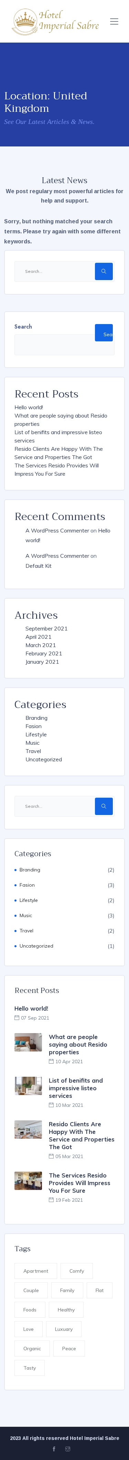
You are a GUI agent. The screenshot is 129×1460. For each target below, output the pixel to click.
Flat (100, 1290)
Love (28, 1329)
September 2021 (46, 628)
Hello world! (28, 407)
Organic (32, 1348)
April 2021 (38, 636)
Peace (69, 1348)
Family (67, 1290)
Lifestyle (36, 734)
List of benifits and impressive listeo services (76, 1088)
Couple (31, 1290)
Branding (36, 717)
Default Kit (38, 565)
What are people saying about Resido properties (78, 1044)
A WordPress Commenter (57, 530)
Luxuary (64, 1329)
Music (32, 742)
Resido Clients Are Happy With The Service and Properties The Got (82, 1135)
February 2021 (43, 653)
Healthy (66, 1310)
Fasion (33, 726)
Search (23, 327)
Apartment (35, 1271)
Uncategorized (43, 759)
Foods (29, 1310)
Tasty (29, 1368)
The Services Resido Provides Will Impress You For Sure (79, 1183)
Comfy (76, 1271)
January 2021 (42, 661)
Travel (33, 750)
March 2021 (40, 645)
